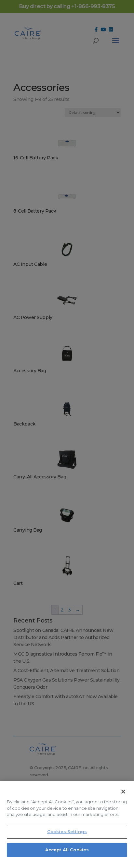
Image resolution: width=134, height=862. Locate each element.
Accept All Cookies (67, 849)
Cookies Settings (67, 831)
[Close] (123, 791)
